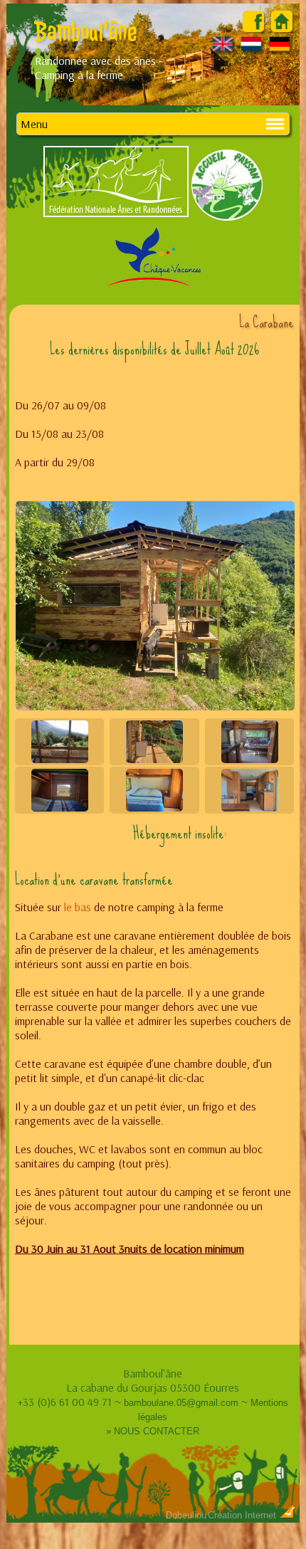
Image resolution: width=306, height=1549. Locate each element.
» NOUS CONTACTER (152, 1431)
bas (81, 907)
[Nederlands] (251, 50)
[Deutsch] (280, 50)
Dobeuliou (186, 1515)
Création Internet (243, 1515)
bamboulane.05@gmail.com (181, 1402)
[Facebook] (253, 28)
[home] (281, 28)
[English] (223, 50)
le (68, 907)
